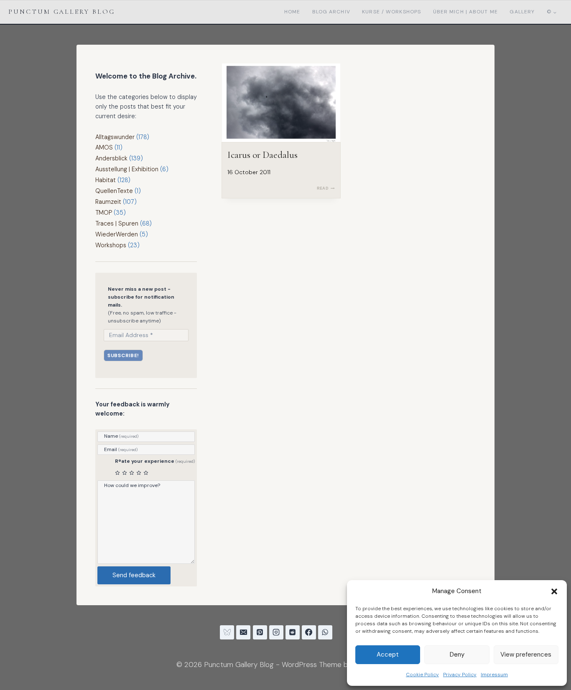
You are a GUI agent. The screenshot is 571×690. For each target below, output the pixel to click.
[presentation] (281, 102)
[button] (554, 591)
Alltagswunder (115, 137)
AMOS (104, 147)
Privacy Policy (460, 674)
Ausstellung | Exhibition (126, 169)
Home (292, 11)
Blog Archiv (331, 11)
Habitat (105, 180)
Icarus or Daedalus (262, 155)
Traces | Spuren (116, 223)
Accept (388, 654)
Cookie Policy (422, 674)
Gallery (522, 11)
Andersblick (111, 158)
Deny (457, 654)
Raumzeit (108, 201)
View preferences (525, 654)
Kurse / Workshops (391, 11)
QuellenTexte (114, 191)
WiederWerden (116, 234)
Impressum (494, 674)
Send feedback (133, 575)
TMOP (103, 212)
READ (326, 188)
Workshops (110, 245)
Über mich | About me (465, 11)
